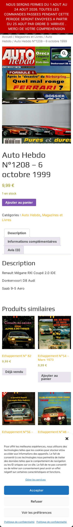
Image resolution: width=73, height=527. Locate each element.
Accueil (7, 37)
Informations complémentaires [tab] (32, 241)
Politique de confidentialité (19, 521)
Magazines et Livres (29, 37)
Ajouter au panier (19, 202)
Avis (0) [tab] (14, 250)
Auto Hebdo (31, 215)
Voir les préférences (37, 512)
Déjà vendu (14, 372)
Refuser (36, 501)
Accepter (36, 490)
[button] (67, 439)
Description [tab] (17, 233)
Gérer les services (35, 479)
